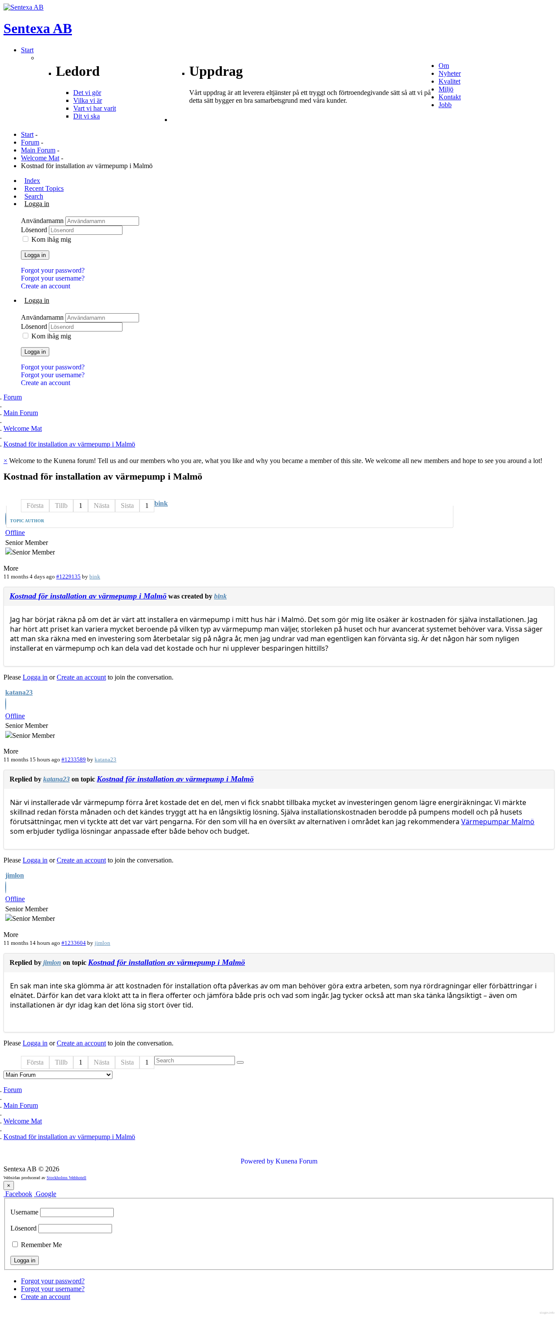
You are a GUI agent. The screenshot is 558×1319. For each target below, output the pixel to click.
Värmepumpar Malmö (497, 821)
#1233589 (73, 759)
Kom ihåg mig (51, 239)
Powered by (257, 1161)
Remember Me (40, 1244)
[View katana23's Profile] (5, 705)
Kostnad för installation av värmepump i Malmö (88, 596)
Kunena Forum (296, 1161)
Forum (30, 142)
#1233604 (73, 943)
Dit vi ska (86, 116)
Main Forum (38, 150)
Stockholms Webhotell (66, 1177)
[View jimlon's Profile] (5, 888)
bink (161, 503)
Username (24, 1212)
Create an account (45, 286)
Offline (15, 532)
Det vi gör (87, 92)
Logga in (35, 255)
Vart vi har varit (94, 108)
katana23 (19, 692)
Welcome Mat (40, 158)
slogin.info (547, 1312)
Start (27, 134)
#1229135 (68, 576)
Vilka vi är (87, 100)
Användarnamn (43, 220)
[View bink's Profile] (5, 520)
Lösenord (35, 229)
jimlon (14, 875)
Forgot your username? (53, 278)
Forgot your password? (53, 270)
